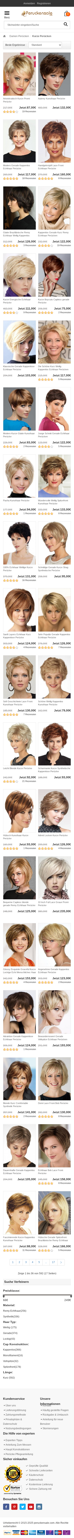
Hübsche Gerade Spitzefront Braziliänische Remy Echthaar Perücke (53, 1240)
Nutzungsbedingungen (18, 1428)
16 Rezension (29, 580)
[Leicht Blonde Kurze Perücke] (19, 744)
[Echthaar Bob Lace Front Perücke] (54, 1146)
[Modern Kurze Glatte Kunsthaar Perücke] (19, 409)
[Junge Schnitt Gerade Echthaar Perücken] (54, 409)
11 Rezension (29, 1250)
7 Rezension (64, 647)
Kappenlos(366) (12, 1349)
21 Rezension (29, 781)
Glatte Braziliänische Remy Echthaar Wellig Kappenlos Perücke (16, 235)
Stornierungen (51, 1428)
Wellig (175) (10, 1327)
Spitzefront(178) (12, 1366)
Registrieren (44, 3)
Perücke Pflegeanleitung (19, 1454)
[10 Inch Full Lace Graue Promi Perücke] (54, 878)
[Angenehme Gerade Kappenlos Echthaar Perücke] (54, 945)
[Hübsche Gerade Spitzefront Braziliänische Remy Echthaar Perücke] (54, 1213)
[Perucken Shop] (37, 13)
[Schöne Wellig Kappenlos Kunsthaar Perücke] (54, 677)
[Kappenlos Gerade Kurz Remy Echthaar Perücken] (54, 208)
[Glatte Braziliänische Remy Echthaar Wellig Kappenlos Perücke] (19, 208)
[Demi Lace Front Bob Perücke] (54, 1079)
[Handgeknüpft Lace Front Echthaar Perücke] (54, 141)
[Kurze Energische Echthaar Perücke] (19, 275)
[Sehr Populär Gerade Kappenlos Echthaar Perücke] (54, 610)
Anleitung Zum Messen (18, 1444)
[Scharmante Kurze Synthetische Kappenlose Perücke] (54, 744)
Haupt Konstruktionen (18, 1449)
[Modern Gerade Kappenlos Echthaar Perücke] (19, 141)
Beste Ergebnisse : (15, 45)
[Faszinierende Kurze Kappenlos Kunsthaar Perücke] (19, 1213)
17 (53, 1262)
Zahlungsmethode (16, 1414)
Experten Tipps (14, 1440)
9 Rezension (29, 312)
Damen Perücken (19, 36)
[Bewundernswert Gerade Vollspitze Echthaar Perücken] (54, 1012)
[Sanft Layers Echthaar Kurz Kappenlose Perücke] (19, 610)
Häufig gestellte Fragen (56, 1410)
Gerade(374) (10, 1333)
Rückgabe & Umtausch (55, 1414)
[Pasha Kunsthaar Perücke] (19, 476)
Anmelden (29, 3)
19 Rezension (29, 111)
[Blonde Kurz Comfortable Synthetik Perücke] (19, 1079)
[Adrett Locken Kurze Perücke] (54, 811)
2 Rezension (64, 312)
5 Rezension (64, 379)
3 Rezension (29, 245)
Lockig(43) (9, 1338)
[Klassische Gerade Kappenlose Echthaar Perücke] (19, 342)
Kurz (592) (9, 1377)
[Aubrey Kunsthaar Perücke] (54, 74)
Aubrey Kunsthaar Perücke (51, 98)
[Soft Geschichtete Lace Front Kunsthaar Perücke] (19, 677)
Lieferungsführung (16, 1410)
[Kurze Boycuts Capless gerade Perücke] (54, 275)
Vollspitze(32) (10, 1361)
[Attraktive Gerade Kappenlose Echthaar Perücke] (19, 1012)
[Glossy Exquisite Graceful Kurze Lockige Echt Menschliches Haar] (19, 945)
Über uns (11, 1405)
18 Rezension (29, 178)
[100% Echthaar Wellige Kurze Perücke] (19, 543)
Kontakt (47, 1405)
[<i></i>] (4, 36)
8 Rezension (64, 178)
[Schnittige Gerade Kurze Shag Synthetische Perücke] (54, 543)
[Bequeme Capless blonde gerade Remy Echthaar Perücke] (19, 878)
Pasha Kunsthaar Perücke (16, 500)
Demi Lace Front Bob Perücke (53, 1103)
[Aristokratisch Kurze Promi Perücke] (19, 74)
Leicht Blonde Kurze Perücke (17, 768)
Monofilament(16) (13, 1355)
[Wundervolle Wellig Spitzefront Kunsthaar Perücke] (54, 476)
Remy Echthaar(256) (14, 1310)
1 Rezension (29, 513)
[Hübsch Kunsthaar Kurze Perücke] (19, 811)
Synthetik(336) (11, 1316)
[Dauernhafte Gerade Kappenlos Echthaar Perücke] (19, 1146)
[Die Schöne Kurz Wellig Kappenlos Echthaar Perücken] (54, 342)
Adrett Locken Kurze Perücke (53, 835)
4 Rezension (29, 647)
